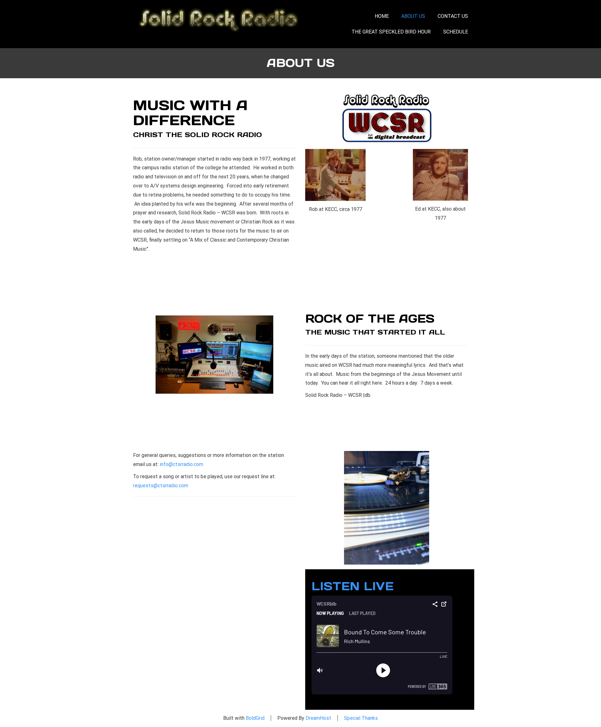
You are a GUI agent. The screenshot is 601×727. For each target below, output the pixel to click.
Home (382, 16)
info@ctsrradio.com (181, 464)
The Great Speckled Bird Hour (391, 32)
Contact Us (453, 16)
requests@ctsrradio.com (160, 486)
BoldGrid (255, 718)
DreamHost (318, 718)
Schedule (455, 32)
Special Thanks (361, 718)
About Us (413, 16)
